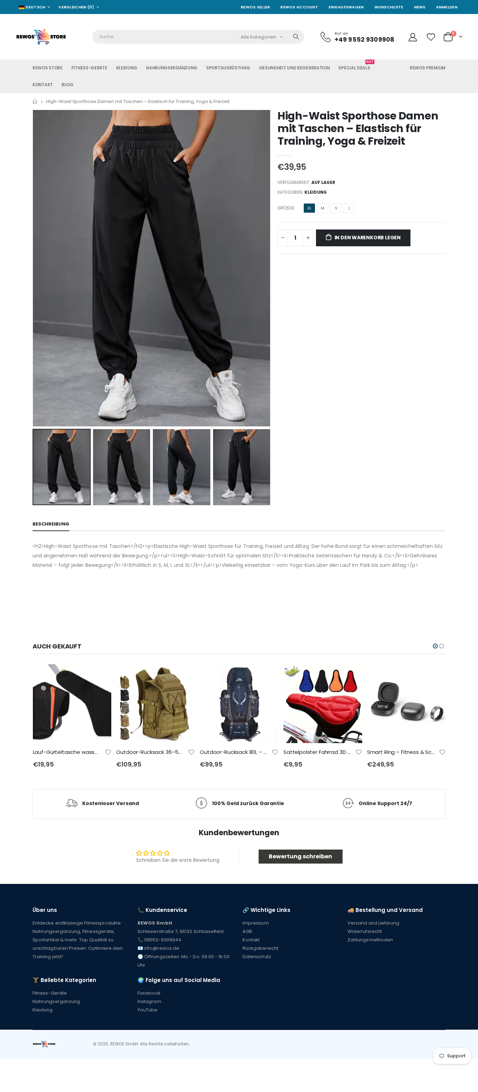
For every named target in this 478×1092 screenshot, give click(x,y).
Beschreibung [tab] (51, 524)
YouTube (147, 1010)
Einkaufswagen (346, 7)
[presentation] (40, 467)
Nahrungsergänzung (56, 1001)
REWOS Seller (255, 7)
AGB (247, 931)
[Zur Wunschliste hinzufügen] (108, 752)
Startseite (35, 101)
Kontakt (251, 939)
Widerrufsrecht (364, 931)
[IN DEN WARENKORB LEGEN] (99, 675)
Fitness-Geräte (50, 993)
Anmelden (446, 7)
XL (309, 208)
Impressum (255, 923)
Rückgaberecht (260, 948)
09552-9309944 (162, 939)
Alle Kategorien (258, 37)
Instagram (149, 1001)
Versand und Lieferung (373, 923)
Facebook (149, 993)
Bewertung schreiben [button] (300, 856)
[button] (435, 646)
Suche (296, 37)
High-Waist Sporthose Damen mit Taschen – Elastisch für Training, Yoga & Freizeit (357, 128)
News (420, 7)
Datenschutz (256, 956)
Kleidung (315, 192)
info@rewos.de (161, 948)
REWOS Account (299, 7)
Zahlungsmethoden (370, 939)
